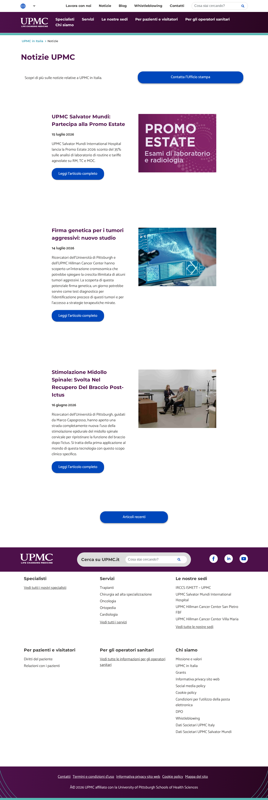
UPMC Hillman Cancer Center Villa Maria (207, 619)
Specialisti (64, 19)
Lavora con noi (78, 6)
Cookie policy (186, 693)
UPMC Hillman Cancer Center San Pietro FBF (207, 609)
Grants (181, 673)
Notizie (105, 6)
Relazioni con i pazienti (42, 666)
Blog (123, 6)
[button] (31, 6)
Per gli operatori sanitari (207, 19)
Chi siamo (64, 25)
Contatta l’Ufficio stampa (190, 77)
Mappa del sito (196, 777)
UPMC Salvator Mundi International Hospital (203, 597)
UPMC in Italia (187, 666)
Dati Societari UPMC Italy (195, 725)
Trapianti (107, 588)
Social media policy (190, 686)
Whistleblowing (148, 6)
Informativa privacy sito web (198, 679)
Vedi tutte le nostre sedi (194, 627)
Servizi (88, 19)
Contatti (177, 6)
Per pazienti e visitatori (156, 19)
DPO (179, 712)
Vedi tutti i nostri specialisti (45, 588)
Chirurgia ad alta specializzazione (126, 594)
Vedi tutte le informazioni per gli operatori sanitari (132, 662)
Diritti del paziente (38, 659)
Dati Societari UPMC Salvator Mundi (204, 732)
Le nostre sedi (115, 19)
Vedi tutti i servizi (113, 622)
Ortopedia (108, 608)
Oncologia (108, 601)
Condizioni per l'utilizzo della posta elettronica (203, 702)
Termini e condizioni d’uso (93, 777)
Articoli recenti (134, 517)
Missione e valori (189, 659)
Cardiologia (109, 615)
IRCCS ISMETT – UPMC (193, 588)
